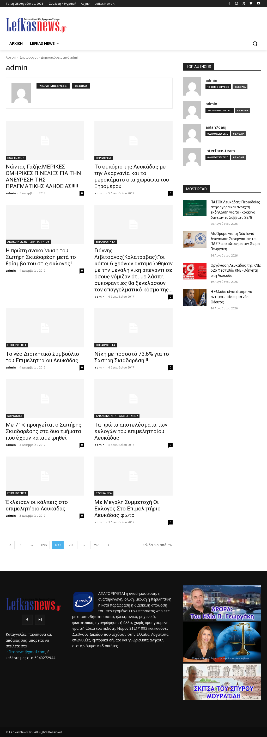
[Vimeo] (251, 4)
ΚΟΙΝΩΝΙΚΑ (14, 416)
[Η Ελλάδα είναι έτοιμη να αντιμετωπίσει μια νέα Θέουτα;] (195, 297)
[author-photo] (24, 93)
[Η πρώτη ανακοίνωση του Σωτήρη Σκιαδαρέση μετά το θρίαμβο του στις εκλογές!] (45, 224)
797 (96, 545)
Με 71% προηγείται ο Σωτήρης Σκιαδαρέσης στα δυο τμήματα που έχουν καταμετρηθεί (43, 431)
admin (11, 193)
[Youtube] (258, 4)
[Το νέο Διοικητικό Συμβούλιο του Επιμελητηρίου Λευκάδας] (45, 327)
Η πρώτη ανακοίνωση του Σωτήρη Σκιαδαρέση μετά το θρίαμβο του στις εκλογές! (41, 257)
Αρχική (11, 57)
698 (44, 545)
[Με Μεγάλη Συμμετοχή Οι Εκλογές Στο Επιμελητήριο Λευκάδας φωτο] (133, 476)
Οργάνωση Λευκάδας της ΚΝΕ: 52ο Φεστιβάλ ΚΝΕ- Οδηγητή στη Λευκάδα (236, 270)
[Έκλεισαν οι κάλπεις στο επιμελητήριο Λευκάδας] (45, 476)
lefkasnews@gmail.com (25, 651)
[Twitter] (244, 4)
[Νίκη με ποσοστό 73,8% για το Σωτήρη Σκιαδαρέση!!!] (133, 327)
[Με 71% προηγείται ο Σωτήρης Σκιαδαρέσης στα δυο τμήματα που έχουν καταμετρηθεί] (45, 398)
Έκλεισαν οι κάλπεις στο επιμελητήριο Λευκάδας (37, 505)
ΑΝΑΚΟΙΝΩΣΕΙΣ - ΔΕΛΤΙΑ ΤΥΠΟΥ (28, 241)
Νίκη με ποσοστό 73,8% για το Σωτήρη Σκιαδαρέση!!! (131, 357)
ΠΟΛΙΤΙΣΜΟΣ (15, 158)
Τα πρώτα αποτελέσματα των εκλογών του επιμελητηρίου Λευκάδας (130, 431)
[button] (255, 43)
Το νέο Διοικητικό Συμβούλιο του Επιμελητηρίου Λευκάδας (42, 357)
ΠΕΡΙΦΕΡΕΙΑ (103, 158)
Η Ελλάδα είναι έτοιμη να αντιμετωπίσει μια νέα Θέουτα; (231, 297)
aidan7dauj (215, 127)
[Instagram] (237, 4)
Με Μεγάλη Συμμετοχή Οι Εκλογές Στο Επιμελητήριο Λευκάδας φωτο (127, 508)
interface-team (220, 150)
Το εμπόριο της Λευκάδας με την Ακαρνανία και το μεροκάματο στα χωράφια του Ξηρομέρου (131, 176)
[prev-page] (10, 545)
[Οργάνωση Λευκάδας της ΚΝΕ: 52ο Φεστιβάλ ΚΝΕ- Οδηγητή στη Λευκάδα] (195, 271)
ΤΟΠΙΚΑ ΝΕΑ (104, 493)
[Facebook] (229, 4)
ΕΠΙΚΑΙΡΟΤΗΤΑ (105, 241)
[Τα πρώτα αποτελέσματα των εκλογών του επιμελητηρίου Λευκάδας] (133, 398)
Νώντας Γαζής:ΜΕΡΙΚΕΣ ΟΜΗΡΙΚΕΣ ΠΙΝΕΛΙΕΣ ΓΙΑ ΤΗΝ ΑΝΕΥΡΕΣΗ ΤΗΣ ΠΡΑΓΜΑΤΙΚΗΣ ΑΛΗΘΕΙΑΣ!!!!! (43, 176)
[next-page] (108, 545)
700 (71, 545)
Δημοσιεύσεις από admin (60, 57)
